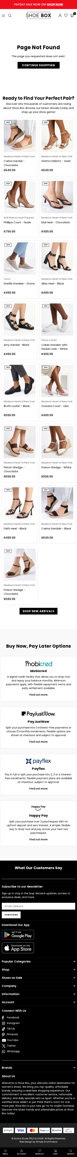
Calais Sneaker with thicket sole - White (54, 347)
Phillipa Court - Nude (17, 222)
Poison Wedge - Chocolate (14, 592)
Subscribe (11, 914)
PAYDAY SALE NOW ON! (38, 4)
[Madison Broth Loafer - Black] (20, 381)
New (8, 122)
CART (55, 1153)
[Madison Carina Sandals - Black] (57, 503)
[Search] (10, 15)
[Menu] (3, 15)
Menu (5, 1153)
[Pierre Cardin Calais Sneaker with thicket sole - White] (57, 319)
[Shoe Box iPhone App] (18, 950)
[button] (71, 15)
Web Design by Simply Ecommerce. (38, 1141)
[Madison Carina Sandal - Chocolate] (20, 136)
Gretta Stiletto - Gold (55, 161)
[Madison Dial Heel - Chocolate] (57, 197)
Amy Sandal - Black (16, 345)
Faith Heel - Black (15, 528)
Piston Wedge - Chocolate (14, 469)
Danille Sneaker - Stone (19, 283)
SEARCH (70, 1153)
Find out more (38, 694)
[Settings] (60, 15)
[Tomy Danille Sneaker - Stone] (20, 258)
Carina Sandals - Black (56, 528)
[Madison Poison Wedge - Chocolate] (20, 564)
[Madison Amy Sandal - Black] (20, 319)
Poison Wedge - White (56, 467)
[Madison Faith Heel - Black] (20, 503)
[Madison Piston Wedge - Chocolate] (20, 442)
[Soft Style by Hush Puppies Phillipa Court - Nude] (20, 197)
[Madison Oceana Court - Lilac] (57, 381)
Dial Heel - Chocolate (55, 222)
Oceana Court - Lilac (55, 406)
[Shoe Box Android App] (18, 937)
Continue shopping (38, 65)
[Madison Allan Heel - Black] (57, 258)
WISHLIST (39, 1153)
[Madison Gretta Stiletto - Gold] (57, 136)
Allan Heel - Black (52, 283)
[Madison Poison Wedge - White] (57, 442)
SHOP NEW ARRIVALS (38, 611)
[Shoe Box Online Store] (38, 15)
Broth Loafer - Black (17, 406)
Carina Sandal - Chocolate (14, 163)
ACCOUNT (21, 1153)
